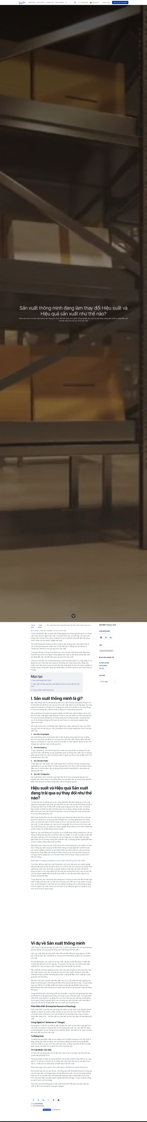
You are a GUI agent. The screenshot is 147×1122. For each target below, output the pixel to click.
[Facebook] (101, 637)
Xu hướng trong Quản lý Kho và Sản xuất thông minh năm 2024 (62, 860)
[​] (33, 1100)
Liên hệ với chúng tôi (120, 2)
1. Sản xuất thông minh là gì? (41, 680)
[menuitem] (32, 2)
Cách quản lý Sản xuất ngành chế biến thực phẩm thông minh (65, 1067)
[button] (75, 2)
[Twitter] (106, 637)
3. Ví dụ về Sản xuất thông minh (42, 690)
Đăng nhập (106, 2)
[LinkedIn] (111, 637)
